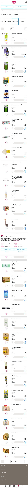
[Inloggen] (26, 2)
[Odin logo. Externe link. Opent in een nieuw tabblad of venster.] (2, 235)
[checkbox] (2, 244)
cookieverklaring (16, 240)
